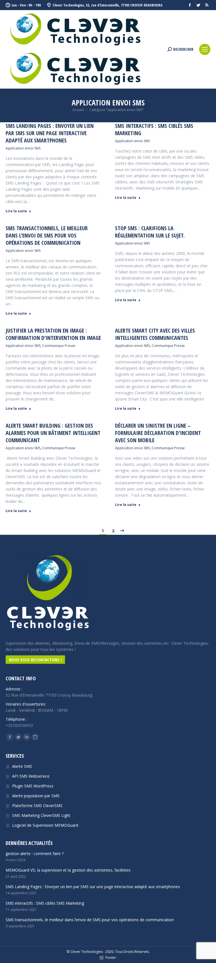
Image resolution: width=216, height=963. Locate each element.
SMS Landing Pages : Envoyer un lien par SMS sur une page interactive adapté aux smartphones (50, 133)
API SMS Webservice (31, 776)
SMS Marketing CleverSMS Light (41, 815)
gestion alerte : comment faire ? (35, 853)
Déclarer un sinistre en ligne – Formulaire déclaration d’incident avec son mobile (158, 433)
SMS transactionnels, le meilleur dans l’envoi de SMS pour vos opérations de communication (47, 235)
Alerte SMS (22, 766)
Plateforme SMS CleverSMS (37, 805)
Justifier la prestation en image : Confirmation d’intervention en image (53, 334)
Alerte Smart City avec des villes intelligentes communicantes (155, 334)
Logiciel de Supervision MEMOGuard (45, 825)
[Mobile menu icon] (204, 49)
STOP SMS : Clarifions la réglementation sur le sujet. (150, 232)
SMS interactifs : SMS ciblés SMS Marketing (154, 129)
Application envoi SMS (23, 148)
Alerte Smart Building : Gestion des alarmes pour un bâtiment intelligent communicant (53, 433)
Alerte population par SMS (36, 795)
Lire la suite (16, 211)
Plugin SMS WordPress (32, 786)
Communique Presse (58, 345)
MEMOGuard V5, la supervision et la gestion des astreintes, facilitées (68, 870)
